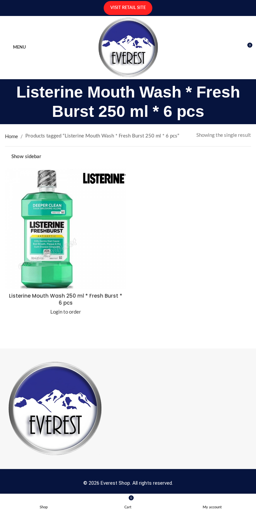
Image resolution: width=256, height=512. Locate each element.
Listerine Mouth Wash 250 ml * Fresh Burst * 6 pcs (65, 299)
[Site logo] (128, 47)
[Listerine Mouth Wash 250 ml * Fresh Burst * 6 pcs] (65, 228)
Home (11, 136)
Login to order (65, 312)
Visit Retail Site (128, 8)
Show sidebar (26, 156)
